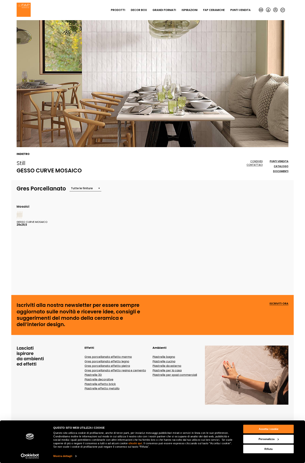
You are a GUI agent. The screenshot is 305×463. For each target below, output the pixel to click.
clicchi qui (135, 443)
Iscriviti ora (279, 303)
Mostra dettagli (62, 456)
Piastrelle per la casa (167, 370)
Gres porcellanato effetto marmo (108, 357)
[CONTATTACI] (261, 10)
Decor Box (139, 10)
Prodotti (118, 10)
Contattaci (255, 165)
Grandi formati (164, 10)
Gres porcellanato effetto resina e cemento (115, 370)
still (21, 163)
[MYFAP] (275, 10)
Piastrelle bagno (163, 357)
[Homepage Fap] (24, 10)
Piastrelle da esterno (166, 366)
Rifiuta (268, 448)
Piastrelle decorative (99, 379)
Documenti (280, 171)
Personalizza (266, 439)
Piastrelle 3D (93, 375)
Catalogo (281, 166)
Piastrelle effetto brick (100, 384)
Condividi (256, 161)
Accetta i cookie (268, 428)
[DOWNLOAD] (268, 10)
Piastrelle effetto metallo (102, 388)
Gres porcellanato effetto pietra (107, 366)
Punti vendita (240, 10)
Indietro (23, 154)
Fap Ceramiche (214, 10)
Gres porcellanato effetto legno (107, 361)
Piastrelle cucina (163, 361)
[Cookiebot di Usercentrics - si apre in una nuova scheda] (29, 456)
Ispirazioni (190, 10)
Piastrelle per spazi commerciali (174, 375)
